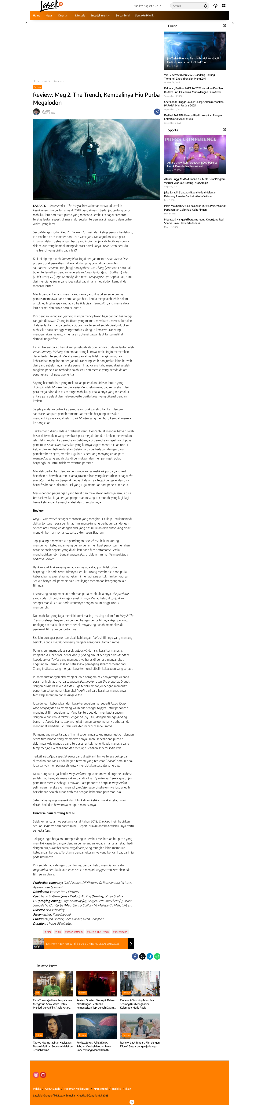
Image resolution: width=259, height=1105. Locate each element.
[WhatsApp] (157, 956)
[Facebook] (135, 956)
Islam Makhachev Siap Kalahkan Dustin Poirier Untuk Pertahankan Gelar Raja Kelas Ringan (195, 207)
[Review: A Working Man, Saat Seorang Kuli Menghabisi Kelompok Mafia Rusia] (140, 983)
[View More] (224, 25)
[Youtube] (43, 1075)
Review (37, 87)
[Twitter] (142, 956)
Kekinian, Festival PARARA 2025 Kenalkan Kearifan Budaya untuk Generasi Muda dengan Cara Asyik (193, 90)
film (49, 931)
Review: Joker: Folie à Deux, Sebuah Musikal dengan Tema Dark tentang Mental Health (93, 1046)
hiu (59, 931)
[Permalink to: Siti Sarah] (37, 111)
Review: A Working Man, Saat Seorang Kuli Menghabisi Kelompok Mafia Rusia (137, 1004)
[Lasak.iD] (51, 5)
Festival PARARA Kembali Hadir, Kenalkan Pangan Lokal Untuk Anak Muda (193, 117)
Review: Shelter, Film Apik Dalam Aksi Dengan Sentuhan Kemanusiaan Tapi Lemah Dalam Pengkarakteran (95, 1004)
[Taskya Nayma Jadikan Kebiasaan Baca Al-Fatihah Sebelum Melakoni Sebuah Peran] (53, 1026)
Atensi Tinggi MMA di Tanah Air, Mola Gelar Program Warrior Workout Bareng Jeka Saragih (194, 180)
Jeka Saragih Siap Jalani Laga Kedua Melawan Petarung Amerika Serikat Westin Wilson (190, 194)
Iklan (128, 1088)
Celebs (39, 1035)
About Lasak (52, 1088)
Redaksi (116, 1088)
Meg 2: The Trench (99, 931)
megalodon (121, 931)
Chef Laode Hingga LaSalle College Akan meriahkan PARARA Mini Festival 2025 (194, 103)
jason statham (75, 931)
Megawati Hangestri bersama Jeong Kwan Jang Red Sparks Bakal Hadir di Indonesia (194, 221)
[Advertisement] (96, 51)
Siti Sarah (46, 110)
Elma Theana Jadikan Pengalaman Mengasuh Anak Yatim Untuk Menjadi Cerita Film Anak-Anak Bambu (52, 1004)
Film (37, 992)
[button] (205, 5)
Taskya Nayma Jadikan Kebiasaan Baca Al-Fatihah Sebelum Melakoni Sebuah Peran (53, 1046)
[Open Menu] (223, 5)
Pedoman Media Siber (76, 1088)
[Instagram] (36, 1075)
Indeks (37, 1088)
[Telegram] (150, 956)
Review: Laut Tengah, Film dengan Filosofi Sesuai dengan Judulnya (140, 1044)
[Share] (157, 112)
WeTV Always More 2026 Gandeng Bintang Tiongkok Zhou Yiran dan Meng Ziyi (189, 76)
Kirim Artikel (100, 1088)
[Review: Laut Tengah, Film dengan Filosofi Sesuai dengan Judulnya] (140, 1026)
